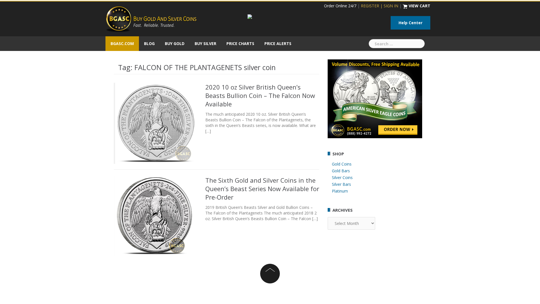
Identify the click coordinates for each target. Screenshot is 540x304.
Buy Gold (174, 43)
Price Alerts (277, 43)
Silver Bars (341, 184)
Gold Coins (342, 164)
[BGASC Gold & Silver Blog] (151, 18)
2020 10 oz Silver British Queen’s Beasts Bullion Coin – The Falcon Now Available (260, 95)
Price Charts (240, 43)
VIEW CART (419, 5)
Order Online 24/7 (340, 5)
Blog (149, 43)
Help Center (410, 22)
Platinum (340, 191)
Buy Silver (205, 43)
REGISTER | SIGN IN (379, 5)
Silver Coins (342, 177)
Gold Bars (341, 170)
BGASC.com (122, 43)
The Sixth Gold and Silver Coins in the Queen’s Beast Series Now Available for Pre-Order (262, 188)
